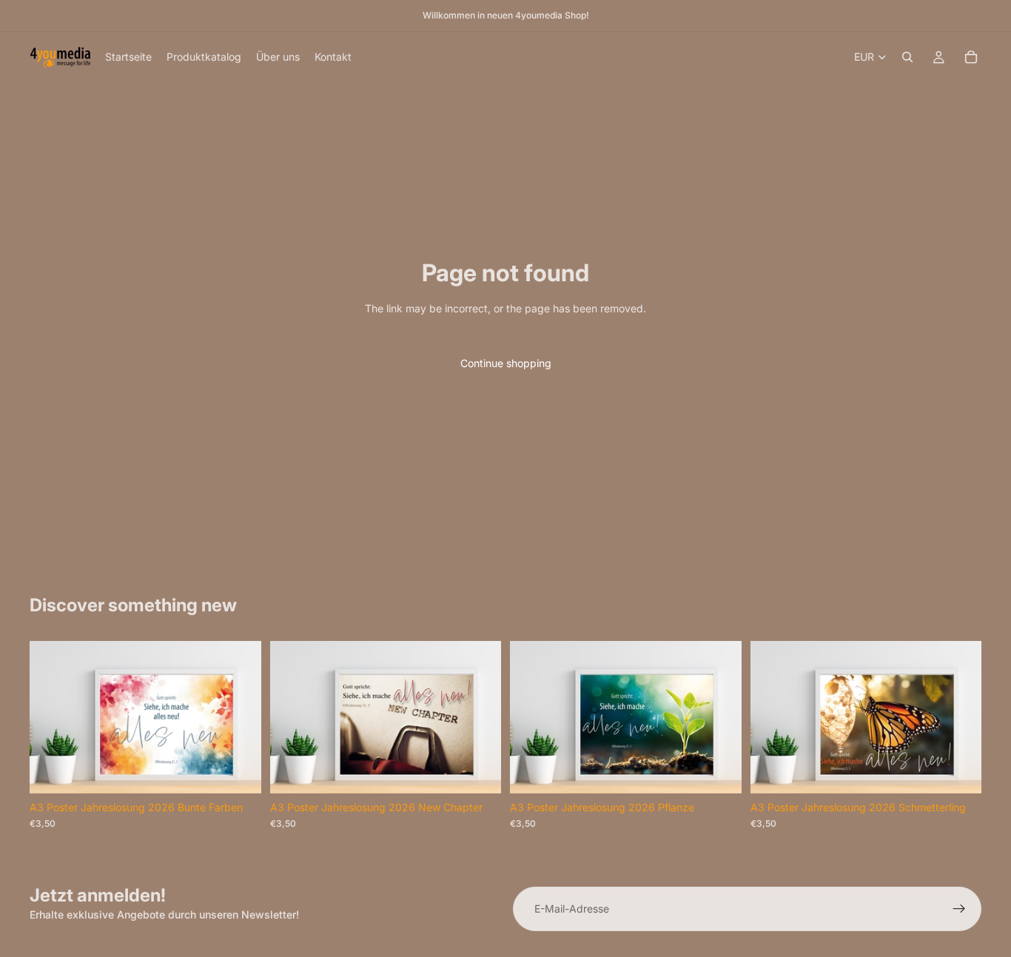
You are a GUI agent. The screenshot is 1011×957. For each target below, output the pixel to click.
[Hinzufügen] (238, 770)
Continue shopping (505, 363)
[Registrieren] (959, 908)
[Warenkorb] (971, 57)
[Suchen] (907, 57)
